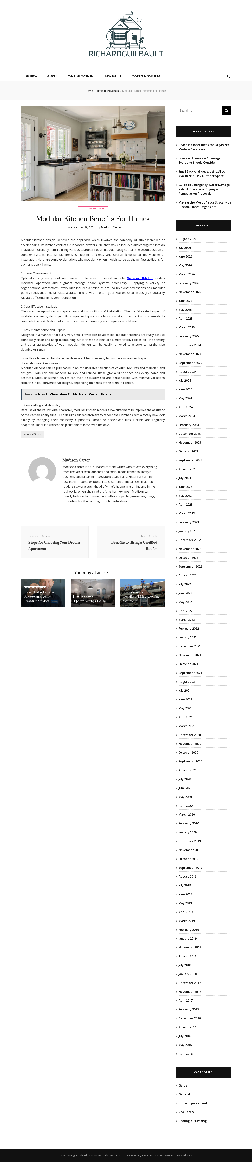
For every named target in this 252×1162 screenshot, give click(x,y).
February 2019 (189, 930)
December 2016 (190, 1018)
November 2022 (190, 549)
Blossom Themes (152, 1155)
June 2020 (185, 788)
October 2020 (188, 752)
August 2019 (187, 876)
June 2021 (185, 699)
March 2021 (187, 726)
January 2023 (188, 531)
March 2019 (187, 921)
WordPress (185, 1155)
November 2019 (190, 850)
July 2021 (185, 690)
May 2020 (185, 797)
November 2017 (190, 992)
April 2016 (186, 1054)
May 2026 (185, 265)
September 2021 (190, 673)
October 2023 (188, 451)
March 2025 (187, 327)
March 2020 (187, 814)
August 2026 (187, 239)
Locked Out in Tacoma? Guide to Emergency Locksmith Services (39, 596)
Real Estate (113, 75)
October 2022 (188, 558)
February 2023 (189, 522)
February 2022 (189, 628)
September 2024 (190, 363)
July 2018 (185, 965)
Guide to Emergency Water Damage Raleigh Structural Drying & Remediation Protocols (204, 189)
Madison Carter (111, 227)
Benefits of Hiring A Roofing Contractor (141, 599)
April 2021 (186, 717)
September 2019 (190, 868)
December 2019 (190, 841)
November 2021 (190, 655)
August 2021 (187, 682)
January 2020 (188, 832)
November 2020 (190, 744)
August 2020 (187, 770)
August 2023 (187, 469)
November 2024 (190, 354)
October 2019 (188, 859)
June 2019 (185, 894)
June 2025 (185, 301)
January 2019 (188, 939)
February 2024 (189, 425)
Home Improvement (81, 75)
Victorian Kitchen (32, 434)
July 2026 (185, 248)
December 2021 (190, 646)
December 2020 (190, 735)
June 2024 (185, 389)
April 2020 (186, 806)
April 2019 (186, 912)
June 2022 (185, 593)
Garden (52, 75)
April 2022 (186, 611)
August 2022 (187, 575)
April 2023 (186, 504)
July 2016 (185, 1036)
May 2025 (185, 310)
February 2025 (189, 336)
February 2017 (189, 1009)
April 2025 (186, 318)
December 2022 (190, 540)
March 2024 (187, 416)
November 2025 (190, 292)
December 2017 (190, 983)
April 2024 (186, 407)
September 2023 (190, 460)
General (31, 75)
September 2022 (190, 566)
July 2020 (185, 779)
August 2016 (187, 1027)
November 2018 (190, 947)
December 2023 (190, 434)
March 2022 (187, 620)
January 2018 (188, 974)
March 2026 (187, 274)
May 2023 (185, 496)
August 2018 (187, 956)
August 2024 (187, 372)
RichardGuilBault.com (90, 1155)
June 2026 (185, 256)
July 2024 (185, 380)
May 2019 (185, 903)
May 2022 (185, 602)
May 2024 (185, 398)
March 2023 (187, 513)
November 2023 (190, 442)
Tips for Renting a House (89, 601)
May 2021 (185, 708)
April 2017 (186, 1001)
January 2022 (188, 637)
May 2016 (185, 1045)
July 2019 (185, 885)
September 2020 (190, 761)
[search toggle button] (228, 76)
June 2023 (185, 487)
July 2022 (185, 584)
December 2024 (190, 345)
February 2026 (189, 283)
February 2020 (189, 823)
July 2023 (185, 478)
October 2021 (188, 664)
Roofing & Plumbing (146, 75)
